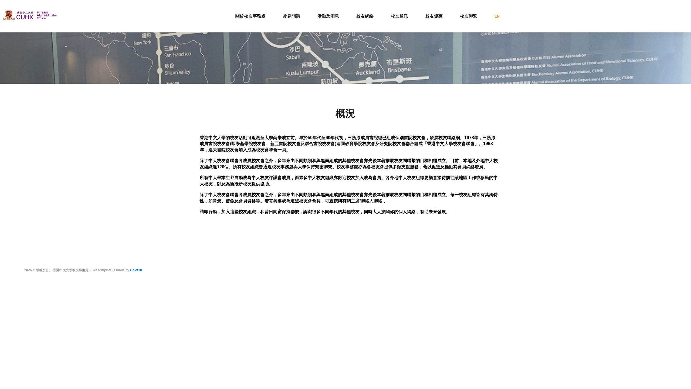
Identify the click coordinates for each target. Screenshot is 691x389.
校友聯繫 (468, 16)
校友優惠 (434, 16)
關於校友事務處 (250, 16)
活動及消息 (328, 16)
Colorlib (136, 270)
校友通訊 (399, 16)
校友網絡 (365, 16)
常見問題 (291, 16)
